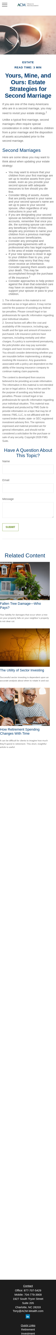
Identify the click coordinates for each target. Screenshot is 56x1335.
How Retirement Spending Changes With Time (20, 731)
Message (8, 499)
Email (5, 480)
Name (6, 461)
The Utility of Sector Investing (22, 670)
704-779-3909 (33, 1294)
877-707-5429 (32, 1290)
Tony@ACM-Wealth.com (28, 1311)
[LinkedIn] (28, 1316)
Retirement (28, 1329)
